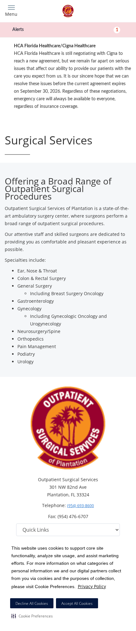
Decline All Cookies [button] (31, 603)
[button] (32, 616)
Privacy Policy (92, 586)
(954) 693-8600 (80, 505)
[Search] (115, 10)
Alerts (65, 29)
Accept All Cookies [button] (77, 603)
